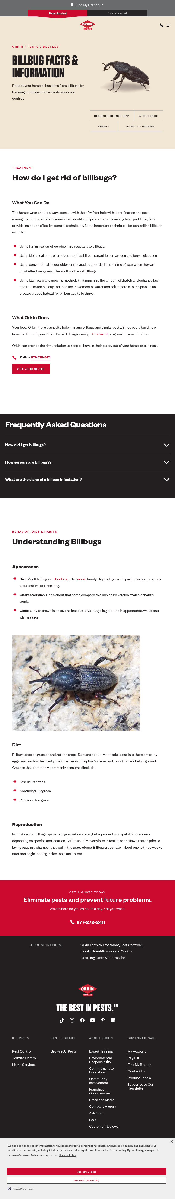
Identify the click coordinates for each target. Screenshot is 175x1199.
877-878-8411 (91, 922)
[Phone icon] (161, 24)
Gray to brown (140, 126)
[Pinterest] (102, 1020)
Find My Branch (139, 1064)
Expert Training (101, 1051)
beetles (61, 578)
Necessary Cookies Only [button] (86, 1180)
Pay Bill (133, 1057)
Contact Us (136, 1071)
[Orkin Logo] (87, 25)
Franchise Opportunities (100, 1091)
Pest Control (22, 1051)
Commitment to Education (101, 1070)
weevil (81, 578)
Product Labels (139, 1077)
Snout (104, 126)
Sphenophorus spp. (112, 115)
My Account (137, 1051)
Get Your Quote (31, 368)
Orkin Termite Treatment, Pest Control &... (112, 944)
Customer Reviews (103, 1126)
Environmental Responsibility (100, 1059)
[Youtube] (92, 1020)
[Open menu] (168, 24)
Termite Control (24, 1057)
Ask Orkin (96, 1112)
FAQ (92, 1119)
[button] (20, 1188)
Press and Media (101, 1099)
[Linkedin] (113, 1020)
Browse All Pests (64, 1051)
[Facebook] (82, 1020)
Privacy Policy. (67, 1155)
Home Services (24, 1064)
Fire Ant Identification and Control (106, 951)
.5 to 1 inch (148, 115)
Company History (102, 1106)
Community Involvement (98, 1080)
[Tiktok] (61, 1020)
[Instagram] (72, 1020)
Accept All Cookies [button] (86, 1172)
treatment (100, 333)
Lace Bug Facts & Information (103, 957)
